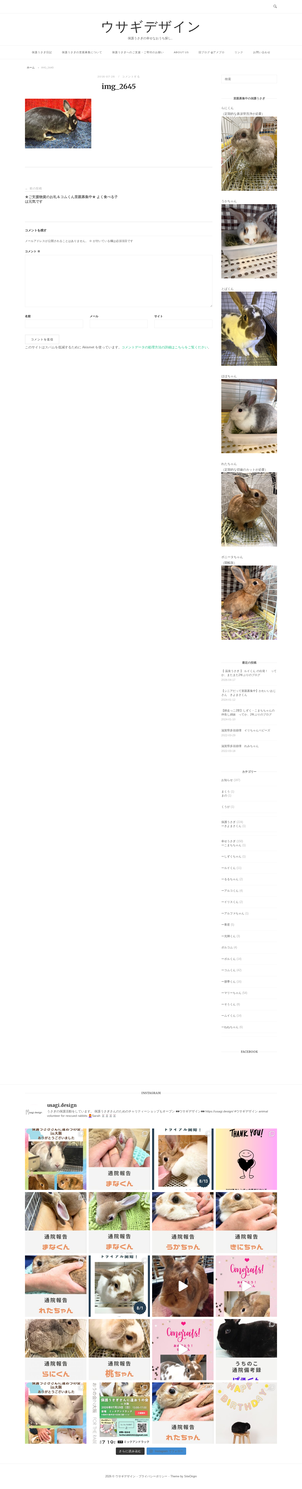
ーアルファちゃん (232, 913)
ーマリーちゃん (231, 993)
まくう (225, 791)
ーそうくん (228, 1004)
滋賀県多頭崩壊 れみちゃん (240, 746)
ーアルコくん (230, 890)
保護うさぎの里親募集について (82, 52)
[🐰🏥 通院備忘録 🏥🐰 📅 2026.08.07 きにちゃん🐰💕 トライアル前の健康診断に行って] (246, 1222)
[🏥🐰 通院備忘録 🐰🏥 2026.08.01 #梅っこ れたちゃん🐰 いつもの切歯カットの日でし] (55, 1286)
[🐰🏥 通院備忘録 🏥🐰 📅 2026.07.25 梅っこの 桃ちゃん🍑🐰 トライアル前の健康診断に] (119, 1349)
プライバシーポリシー (153, 1476)
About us (181, 52)
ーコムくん (228, 970)
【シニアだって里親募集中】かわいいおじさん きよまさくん (248, 692)
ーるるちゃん (230, 879)
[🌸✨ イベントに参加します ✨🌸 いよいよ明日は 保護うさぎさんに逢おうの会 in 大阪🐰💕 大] (119, 1413)
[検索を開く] (275, 7)
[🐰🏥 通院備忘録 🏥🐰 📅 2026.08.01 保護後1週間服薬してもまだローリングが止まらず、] (119, 1159)
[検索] (272, 77)
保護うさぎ (228, 822)
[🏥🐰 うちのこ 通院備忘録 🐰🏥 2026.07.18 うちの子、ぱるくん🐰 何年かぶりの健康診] (246, 1349)
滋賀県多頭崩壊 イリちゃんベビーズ (245, 730)
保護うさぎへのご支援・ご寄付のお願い (138, 52)
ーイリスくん (230, 902)
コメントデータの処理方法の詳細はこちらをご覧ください (165, 347)
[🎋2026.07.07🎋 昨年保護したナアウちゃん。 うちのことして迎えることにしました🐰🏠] (246, 1413)
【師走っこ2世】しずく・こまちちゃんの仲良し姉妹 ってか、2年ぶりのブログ (248, 712)
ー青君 (225, 924)
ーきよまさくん (231, 826)
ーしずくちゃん (231, 856)
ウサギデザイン (151, 26)
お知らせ (227, 780)
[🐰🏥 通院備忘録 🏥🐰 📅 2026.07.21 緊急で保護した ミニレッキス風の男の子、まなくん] (119, 1222)
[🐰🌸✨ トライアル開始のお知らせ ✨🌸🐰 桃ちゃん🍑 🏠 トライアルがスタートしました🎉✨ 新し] (119, 1286)
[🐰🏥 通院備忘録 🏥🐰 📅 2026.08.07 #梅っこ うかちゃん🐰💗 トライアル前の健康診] (183, 1222)
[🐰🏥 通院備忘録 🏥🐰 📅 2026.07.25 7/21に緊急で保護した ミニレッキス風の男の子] (55, 1222)
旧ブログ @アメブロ (212, 52)
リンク (239, 52)
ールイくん (228, 868)
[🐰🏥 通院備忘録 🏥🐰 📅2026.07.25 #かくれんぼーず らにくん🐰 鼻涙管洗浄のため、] (55, 1349)
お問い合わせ (261, 52)
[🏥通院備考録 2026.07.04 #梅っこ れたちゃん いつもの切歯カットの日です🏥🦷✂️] (183, 1413)
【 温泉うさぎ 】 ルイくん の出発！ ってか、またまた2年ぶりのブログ (249, 673)
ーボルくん (228, 959)
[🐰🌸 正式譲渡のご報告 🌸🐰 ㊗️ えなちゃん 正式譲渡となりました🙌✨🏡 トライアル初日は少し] (246, 1286)
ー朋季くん (228, 981)
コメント (32, 251)
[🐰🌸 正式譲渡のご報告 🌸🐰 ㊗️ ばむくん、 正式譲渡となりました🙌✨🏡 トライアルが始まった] (183, 1349)
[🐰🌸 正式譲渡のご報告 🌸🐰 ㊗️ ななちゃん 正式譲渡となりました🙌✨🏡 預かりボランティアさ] (183, 1286)
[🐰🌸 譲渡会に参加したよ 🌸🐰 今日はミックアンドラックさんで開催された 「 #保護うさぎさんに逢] (55, 1413)
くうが (225, 806)
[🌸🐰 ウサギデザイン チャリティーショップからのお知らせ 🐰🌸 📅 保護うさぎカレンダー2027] (246, 1159)
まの (224, 795)
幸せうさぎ (228, 841)
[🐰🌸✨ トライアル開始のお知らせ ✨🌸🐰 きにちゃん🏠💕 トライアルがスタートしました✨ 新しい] (183, 1159)
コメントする (131, 76)
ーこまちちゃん (231, 845)
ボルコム (227, 947)
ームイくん (228, 1015)
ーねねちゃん (230, 1027)
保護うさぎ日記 (42, 52)
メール (94, 316)
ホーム (31, 67)
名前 (28, 316)
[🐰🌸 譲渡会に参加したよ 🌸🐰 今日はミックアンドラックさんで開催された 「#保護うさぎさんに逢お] (55, 1159)
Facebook (249, 1052)
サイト (158, 316)
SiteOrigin (190, 1476)
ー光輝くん (228, 936)
